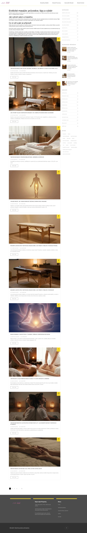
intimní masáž (72, 145)
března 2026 (65, 108)
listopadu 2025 (65, 120)
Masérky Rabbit (44, 3)
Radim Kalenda (15, 426)
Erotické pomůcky (66, 40)
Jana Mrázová (14, 159)
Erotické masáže (65, 15)
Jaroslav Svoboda (15, 336)
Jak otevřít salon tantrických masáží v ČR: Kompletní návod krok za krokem (32, 112)
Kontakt (59, 516)
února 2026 (64, 111)
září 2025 (64, 126)
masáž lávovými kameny (67, 149)
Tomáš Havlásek (15, 248)
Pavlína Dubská (15, 70)
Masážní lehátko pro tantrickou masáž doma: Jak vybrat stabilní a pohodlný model (34, 245)
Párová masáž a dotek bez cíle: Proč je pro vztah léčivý (26, 468)
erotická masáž (74, 136)
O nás (59, 504)
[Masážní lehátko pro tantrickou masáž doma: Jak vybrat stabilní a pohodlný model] (64, 49)
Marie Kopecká (15, 203)
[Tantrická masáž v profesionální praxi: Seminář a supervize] (64, 75)
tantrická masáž (66, 136)
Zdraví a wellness (66, 12)
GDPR (59, 513)
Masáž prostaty (56, 3)
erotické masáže (66, 140)
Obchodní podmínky (62, 507)
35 (21, 488)
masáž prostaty (74, 140)
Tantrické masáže (66, 18)
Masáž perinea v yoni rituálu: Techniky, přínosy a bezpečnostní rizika (30, 334)
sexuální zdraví (74, 147)
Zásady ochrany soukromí (63, 510)
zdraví (67, 145)
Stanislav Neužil (15, 292)
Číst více (14, 77)
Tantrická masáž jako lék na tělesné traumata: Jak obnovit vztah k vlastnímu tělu (34, 68)
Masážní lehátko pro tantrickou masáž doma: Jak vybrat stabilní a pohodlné (32, 290)
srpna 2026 (64, 92)
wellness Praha (66, 151)
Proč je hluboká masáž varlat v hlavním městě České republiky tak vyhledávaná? (43, 514)
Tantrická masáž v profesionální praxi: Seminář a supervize (27, 157)
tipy (63, 145)
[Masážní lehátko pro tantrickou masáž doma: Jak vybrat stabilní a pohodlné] (64, 66)
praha (73, 138)
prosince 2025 (65, 117)
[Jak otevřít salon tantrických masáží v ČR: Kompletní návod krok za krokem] (64, 57)
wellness (68, 138)
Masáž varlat (80, 3)
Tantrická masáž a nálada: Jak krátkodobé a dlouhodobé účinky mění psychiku (43, 509)
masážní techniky (66, 147)
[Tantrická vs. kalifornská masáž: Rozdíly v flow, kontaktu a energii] (64, 83)
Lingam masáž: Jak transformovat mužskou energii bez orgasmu (28, 201)
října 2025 (64, 123)
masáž (64, 138)
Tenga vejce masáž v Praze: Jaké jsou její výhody (43, 505)
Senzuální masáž (69, 3)
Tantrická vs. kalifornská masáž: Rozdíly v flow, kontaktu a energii (29, 378)
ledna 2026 (64, 114)
